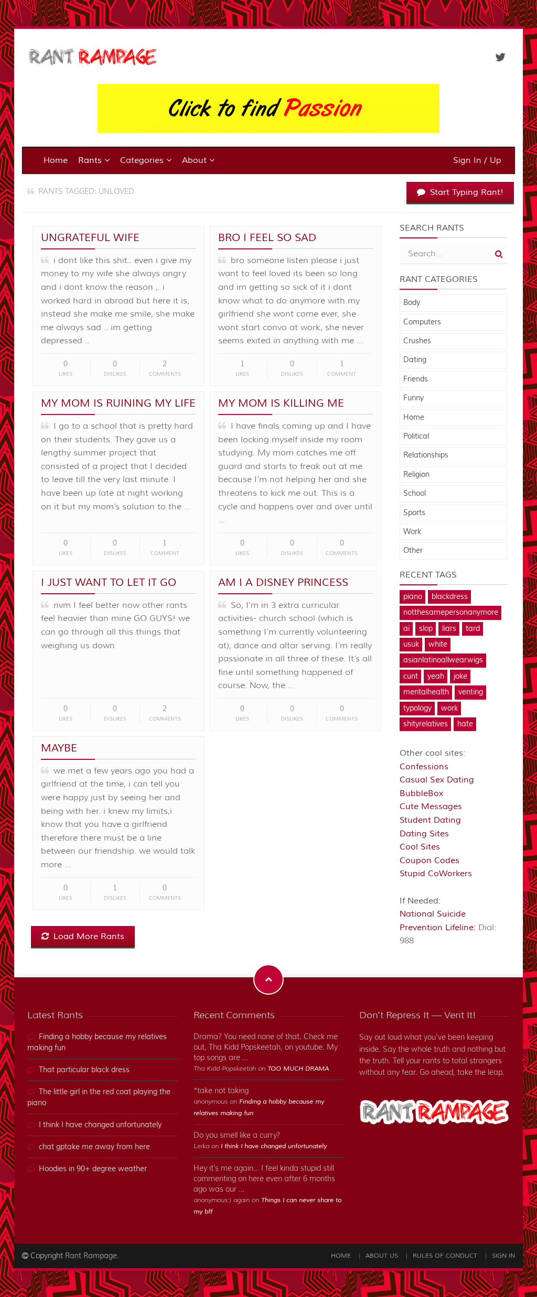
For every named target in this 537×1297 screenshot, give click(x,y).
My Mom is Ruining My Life (118, 403)
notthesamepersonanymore (450, 612)
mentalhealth (426, 692)
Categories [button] (143, 160)
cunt (410, 676)
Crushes (417, 341)
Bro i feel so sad (267, 237)
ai (406, 629)
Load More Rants (87, 936)
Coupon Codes (429, 860)
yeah (435, 676)
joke (460, 676)
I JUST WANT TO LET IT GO (108, 582)
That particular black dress (84, 1070)
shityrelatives (425, 724)
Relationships (425, 455)
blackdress (450, 597)
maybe (59, 748)
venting (470, 692)
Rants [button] (91, 160)
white (437, 644)
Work (412, 532)
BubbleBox (421, 793)
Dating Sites (424, 834)
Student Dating (430, 820)
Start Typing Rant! (465, 192)
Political (416, 436)
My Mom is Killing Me (281, 403)
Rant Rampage (91, 1256)
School (414, 493)
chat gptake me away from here (94, 1147)
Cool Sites (420, 847)
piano (412, 597)
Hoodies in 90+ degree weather (93, 1169)
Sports (414, 513)
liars (449, 629)
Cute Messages (431, 806)
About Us (382, 1256)
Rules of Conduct (445, 1256)
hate (465, 724)
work (449, 708)
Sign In (503, 1256)
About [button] (195, 160)
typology (417, 708)
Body (411, 303)
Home (56, 160)
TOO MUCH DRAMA (298, 1069)
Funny (413, 398)
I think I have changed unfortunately (100, 1125)
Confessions (424, 766)
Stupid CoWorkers (436, 873)
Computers (422, 322)
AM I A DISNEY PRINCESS (283, 582)
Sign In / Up (477, 160)
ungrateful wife (90, 237)
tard (473, 629)
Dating (414, 360)
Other (413, 550)
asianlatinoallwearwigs (443, 660)
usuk (411, 644)
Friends (415, 379)
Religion (416, 474)
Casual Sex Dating (437, 780)
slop (426, 629)
